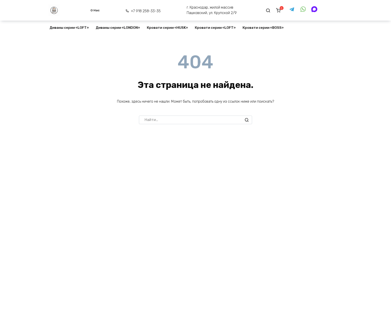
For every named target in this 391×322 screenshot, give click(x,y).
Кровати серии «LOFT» (215, 28)
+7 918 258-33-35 (145, 11)
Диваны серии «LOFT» (69, 28)
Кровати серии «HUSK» (167, 28)
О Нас (95, 10)
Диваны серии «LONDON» (118, 28)
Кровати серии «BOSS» (263, 28)
